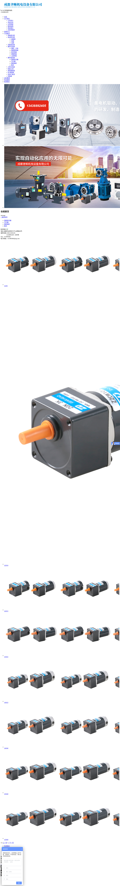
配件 (12, 65)
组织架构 (10, 26)
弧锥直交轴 (14, 59)
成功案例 (7, 78)
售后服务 (7, 80)
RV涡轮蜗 (11, 72)
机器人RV (11, 68)
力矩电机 (14, 55)
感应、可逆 (14, 48)
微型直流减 (11, 57)
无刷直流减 (11, 44)
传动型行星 (11, 37)
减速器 (13, 39)
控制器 (10, 76)
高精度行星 (11, 35)
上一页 (5, 842)
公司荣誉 (10, 24)
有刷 (12, 41)
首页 (5, 17)
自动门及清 (11, 74)
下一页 (11, 842)
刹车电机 (14, 52)
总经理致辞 (11, 30)
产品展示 (7, 33)
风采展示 (10, 28)
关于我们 (7, 18)
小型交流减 (11, 67)
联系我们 (7, 81)
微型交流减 (11, 46)
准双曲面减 (11, 70)
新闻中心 (7, 31)
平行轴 (13, 61)
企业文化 (10, 22)
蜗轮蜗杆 (14, 63)
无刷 (12, 43)
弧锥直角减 (14, 50)
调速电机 (14, 54)
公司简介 (10, 20)
